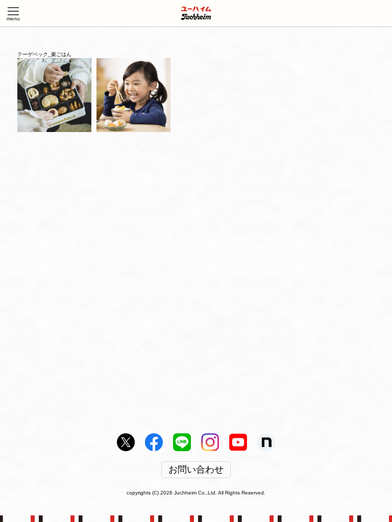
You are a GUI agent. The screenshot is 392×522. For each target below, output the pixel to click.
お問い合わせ (196, 470)
